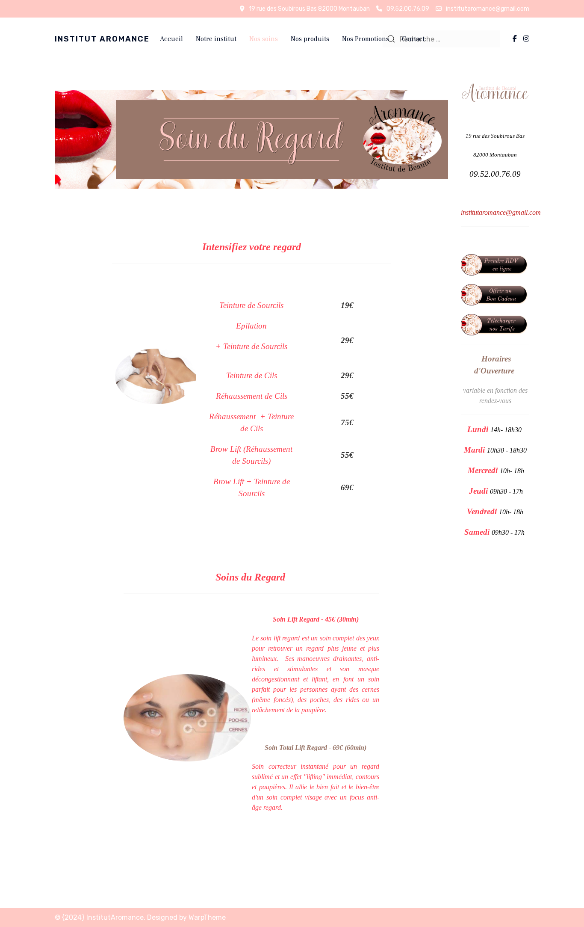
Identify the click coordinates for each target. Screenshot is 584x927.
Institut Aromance (102, 39)
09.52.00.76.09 (407, 8)
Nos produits (310, 39)
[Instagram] (526, 39)
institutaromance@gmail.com (487, 8)
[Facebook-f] (515, 39)
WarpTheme (207, 917)
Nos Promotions (365, 39)
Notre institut (216, 39)
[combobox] (441, 38)
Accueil (171, 39)
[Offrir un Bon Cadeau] (495, 294)
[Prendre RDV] (495, 264)
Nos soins (263, 39)
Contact (413, 39)
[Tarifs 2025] (495, 324)
